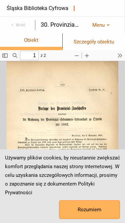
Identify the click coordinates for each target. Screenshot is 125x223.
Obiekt (31, 40)
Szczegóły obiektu (94, 42)
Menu (98, 25)
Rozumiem (89, 210)
